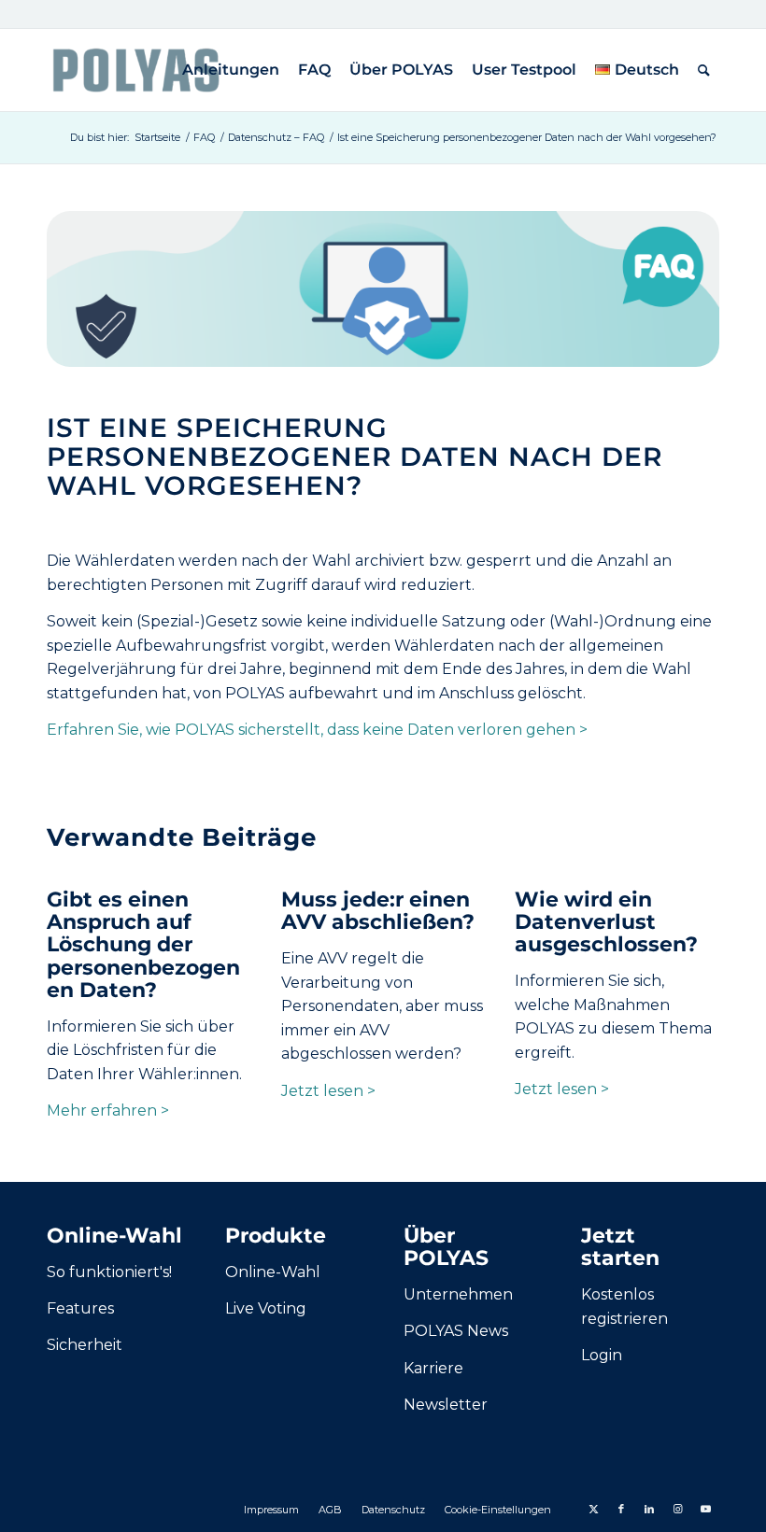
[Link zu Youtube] (705, 1509)
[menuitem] (231, 70)
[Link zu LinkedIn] (649, 1509)
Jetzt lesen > (328, 1091)
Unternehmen (458, 1294)
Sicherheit (84, 1345)
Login (601, 1355)
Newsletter (446, 1404)
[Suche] (703, 70)
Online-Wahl (272, 1272)
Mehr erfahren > (108, 1110)
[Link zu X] (593, 1509)
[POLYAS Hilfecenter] (136, 70)
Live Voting (265, 1308)
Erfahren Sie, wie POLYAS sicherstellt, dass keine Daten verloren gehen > (317, 729)
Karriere (433, 1368)
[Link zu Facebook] (621, 1509)
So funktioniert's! (109, 1272)
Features (80, 1308)
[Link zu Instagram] (677, 1509)
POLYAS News (456, 1331)
